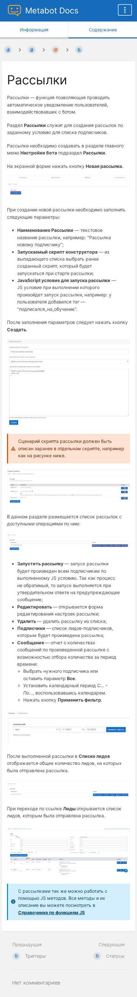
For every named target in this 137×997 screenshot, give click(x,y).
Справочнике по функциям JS (51, 912)
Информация (34, 29)
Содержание (103, 29)
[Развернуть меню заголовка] (125, 10)
